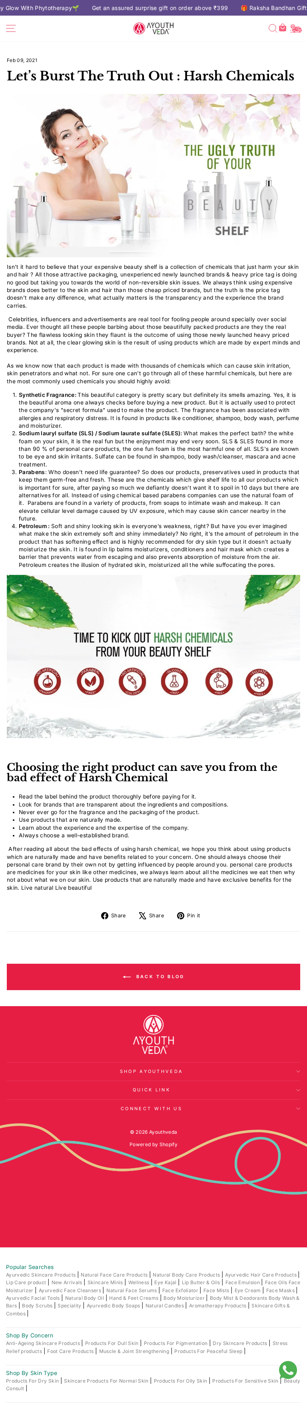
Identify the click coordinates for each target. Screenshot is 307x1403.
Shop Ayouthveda (151, 1071)
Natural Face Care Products (115, 1275)
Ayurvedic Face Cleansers (71, 1290)
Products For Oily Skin (181, 1381)
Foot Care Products (71, 1351)
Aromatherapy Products (218, 1306)
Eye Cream (248, 1290)
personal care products (260, 864)
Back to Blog (159, 976)
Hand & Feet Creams (134, 1298)
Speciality (70, 1306)
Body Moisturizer (184, 1298)
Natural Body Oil (85, 1298)
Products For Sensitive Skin (246, 1381)
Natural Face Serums (132, 1290)
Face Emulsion (243, 1282)
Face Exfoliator (181, 1290)
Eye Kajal (165, 1282)
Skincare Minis (106, 1282)
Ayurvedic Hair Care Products (261, 1275)
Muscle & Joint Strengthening (135, 1351)
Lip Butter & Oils (201, 1282)
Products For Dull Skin (112, 1343)
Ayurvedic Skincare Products (41, 1275)
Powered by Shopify (153, 1144)
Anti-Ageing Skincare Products (43, 1343)
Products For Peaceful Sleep (209, 1351)
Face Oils (276, 1282)
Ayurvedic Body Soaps (114, 1306)
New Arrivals (68, 1282)
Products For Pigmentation (176, 1343)
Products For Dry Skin (33, 1381)
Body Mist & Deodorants (239, 1298)
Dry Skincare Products (241, 1343)
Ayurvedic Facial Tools (33, 1298)
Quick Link (151, 1090)
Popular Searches (30, 1267)
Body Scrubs (38, 1306)
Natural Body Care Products (187, 1275)
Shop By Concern (29, 1335)
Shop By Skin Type (31, 1373)
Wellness (139, 1282)
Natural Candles (165, 1306)
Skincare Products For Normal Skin (107, 1381)
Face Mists (217, 1290)
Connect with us (151, 1108)
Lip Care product (27, 1282)
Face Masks (281, 1290)
